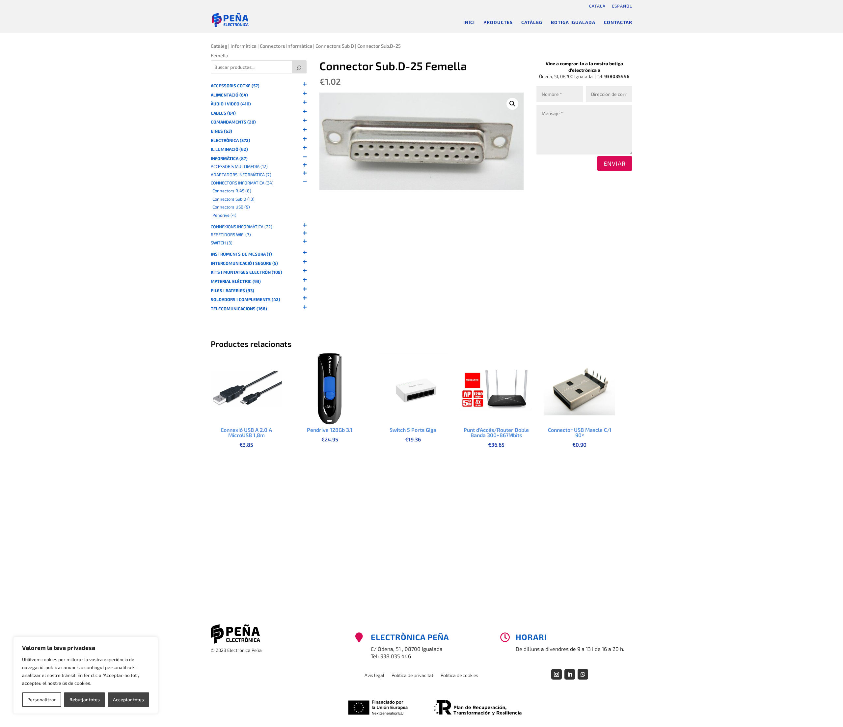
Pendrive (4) (224, 215)
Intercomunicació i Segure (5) (244, 263)
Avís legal (374, 675)
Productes (498, 22)
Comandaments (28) (233, 122)
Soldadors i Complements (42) (245, 299)
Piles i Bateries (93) (232, 290)
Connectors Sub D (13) (233, 199)
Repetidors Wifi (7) (231, 234)
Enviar (615, 163)
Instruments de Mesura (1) (241, 254)
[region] (85, 675)
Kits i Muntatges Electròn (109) (246, 272)
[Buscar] (299, 66)
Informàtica (244, 46)
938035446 (616, 76)
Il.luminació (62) (229, 149)
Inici (469, 22)
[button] (512, 104)
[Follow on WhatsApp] (583, 674)
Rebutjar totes (84, 699)
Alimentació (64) (229, 95)
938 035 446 (395, 656)
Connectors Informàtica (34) (242, 183)
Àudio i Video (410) (231, 103)
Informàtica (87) (229, 158)
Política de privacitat (412, 675)
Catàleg (531, 22)
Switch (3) (221, 242)
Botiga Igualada (573, 22)
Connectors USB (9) (231, 207)
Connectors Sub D (334, 46)
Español (622, 6)
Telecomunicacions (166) (239, 308)
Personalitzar (41, 699)
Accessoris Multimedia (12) (239, 166)
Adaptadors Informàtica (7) (241, 174)
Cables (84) (223, 113)
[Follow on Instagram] (556, 674)
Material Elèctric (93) (236, 281)
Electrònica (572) (230, 140)
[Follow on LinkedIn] (569, 674)
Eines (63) (221, 131)
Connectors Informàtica (286, 46)
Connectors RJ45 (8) (231, 190)
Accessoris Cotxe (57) (235, 85)
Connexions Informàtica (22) (241, 226)
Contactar (618, 22)
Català (597, 6)
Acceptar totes (128, 699)
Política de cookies (459, 675)
